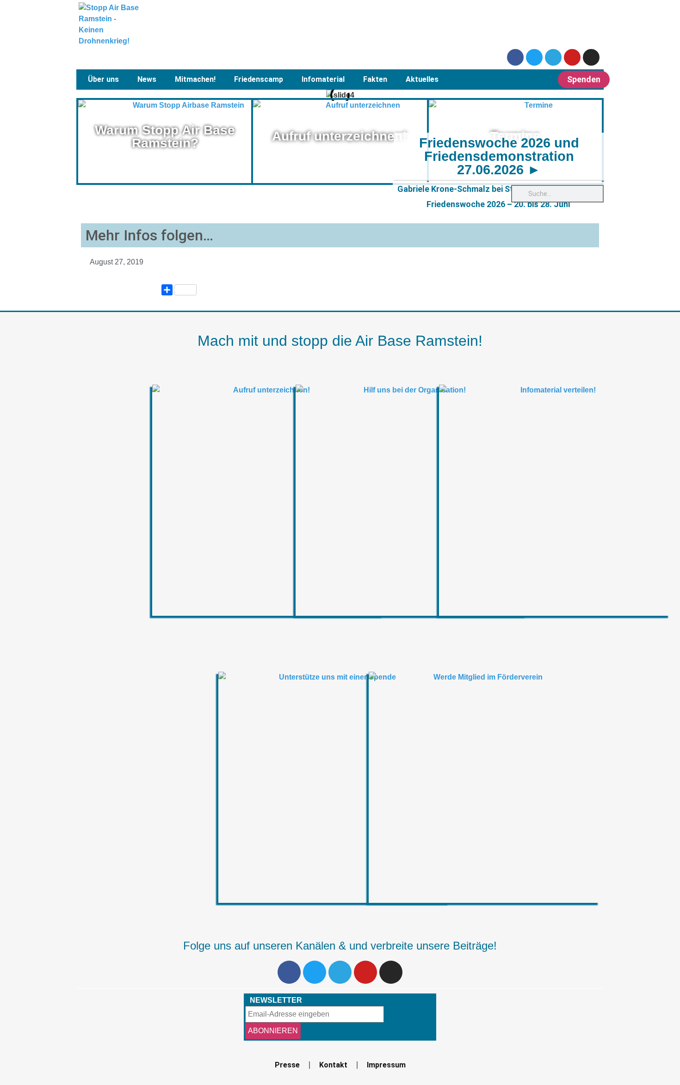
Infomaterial (323, 79)
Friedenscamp (258, 79)
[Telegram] (553, 57)
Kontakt (333, 1064)
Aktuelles (422, 79)
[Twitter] (534, 57)
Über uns (103, 79)
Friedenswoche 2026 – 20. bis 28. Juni (498, 204)
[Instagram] (591, 57)
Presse (287, 1064)
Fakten (375, 79)
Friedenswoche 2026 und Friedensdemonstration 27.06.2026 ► (499, 156)
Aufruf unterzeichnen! (339, 136)
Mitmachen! (195, 79)
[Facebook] (515, 57)
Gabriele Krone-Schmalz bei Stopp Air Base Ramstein (498, 189)
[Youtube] (572, 57)
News (146, 79)
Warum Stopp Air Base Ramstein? (165, 136)
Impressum (386, 1064)
